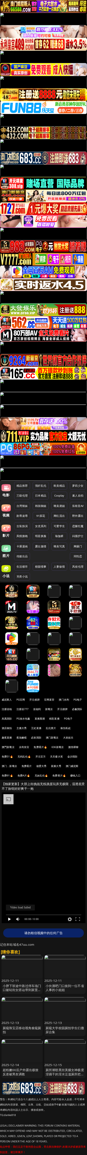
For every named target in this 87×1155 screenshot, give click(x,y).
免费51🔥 (7, 756)
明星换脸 (40, 536)
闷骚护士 (77, 536)
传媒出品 (22, 556)
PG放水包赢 (23, 718)
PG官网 (20, 699)
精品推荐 (22, 486)
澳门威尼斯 (72, 766)
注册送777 (22, 709)
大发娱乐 (68, 737)
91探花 (40, 516)
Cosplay (59, 495)
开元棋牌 (34, 699)
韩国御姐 (40, 506)
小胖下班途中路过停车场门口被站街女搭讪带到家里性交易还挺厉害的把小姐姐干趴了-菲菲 (22, 992)
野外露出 (77, 516)
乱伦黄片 (51, 728)
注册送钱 (7, 709)
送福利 (37, 709)
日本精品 (40, 495)
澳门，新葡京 (9, 766)
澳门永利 (64, 699)
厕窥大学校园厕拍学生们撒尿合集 (65, 1030)
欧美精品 (59, 486)
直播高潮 (40, 718)
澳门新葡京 (52, 737)
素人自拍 (77, 495)
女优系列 (40, 526)
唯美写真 (59, 546)
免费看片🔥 (40, 747)
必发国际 (36, 737)
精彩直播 (54, 718)
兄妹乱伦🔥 (41, 775)
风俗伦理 (77, 566)
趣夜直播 (7, 737)
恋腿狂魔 (77, 526)
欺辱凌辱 (22, 516)
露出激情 (40, 546)
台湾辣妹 (22, 506)
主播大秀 (21, 728)
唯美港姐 (59, 506)
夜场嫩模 (21, 737)
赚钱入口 (75, 775)
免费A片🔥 (24, 775)
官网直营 (49, 699)
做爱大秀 (41, 766)
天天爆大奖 (56, 756)
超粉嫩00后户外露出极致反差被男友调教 (21, 1072)
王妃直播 (36, 728)
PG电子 (77, 699)
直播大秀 (56, 766)
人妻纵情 (59, 566)
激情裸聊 (73, 747)
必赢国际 (77, 709)
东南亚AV (78, 506)
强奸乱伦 (40, 486)
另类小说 (22, 576)
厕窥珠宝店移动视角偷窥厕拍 (22, 1030)
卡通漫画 (22, 546)
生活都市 (22, 566)
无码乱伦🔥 (24, 756)
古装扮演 (22, 526)
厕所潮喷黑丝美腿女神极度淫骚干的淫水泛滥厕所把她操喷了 (65, 1074)
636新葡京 (58, 747)
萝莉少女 (77, 486)
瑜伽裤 (59, 536)
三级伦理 (22, 495)
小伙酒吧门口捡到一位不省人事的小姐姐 (65, 988)
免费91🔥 (7, 775)
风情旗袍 (22, 536)
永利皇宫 (24, 747)
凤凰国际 (7, 718)
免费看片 (27, 766)
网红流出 (59, 516)
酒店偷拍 (7, 728)
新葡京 (49, 709)
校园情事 (40, 566)
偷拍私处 (65, 728)
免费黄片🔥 (59, 775)
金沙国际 (72, 756)
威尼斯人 (7, 699)
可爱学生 (59, 526)
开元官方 (40, 756)
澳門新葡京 (8, 747)
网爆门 (78, 546)
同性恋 (78, 556)
